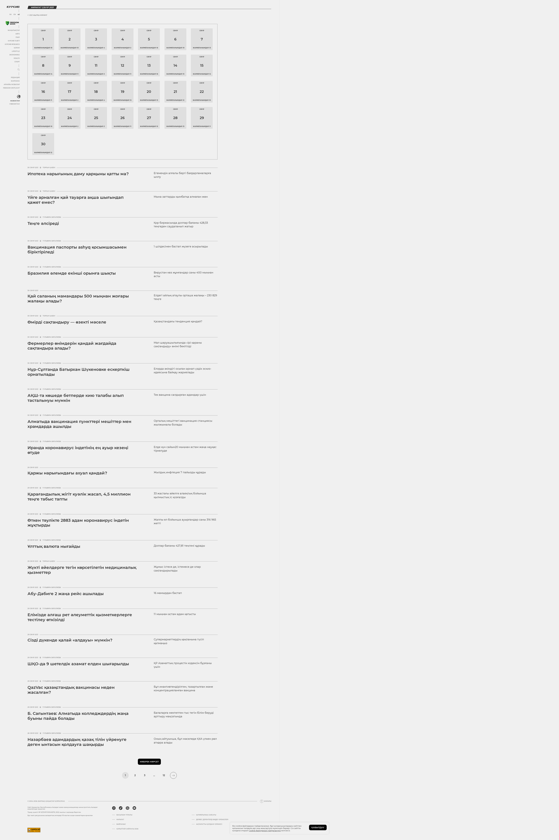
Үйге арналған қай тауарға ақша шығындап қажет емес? (76, 200)
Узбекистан (14, 104)
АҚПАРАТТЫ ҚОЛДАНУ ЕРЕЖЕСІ (209, 824)
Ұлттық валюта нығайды (54, 546)
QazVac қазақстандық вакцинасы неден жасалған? (71, 690)
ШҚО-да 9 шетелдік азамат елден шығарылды (78, 663)
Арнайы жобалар (12, 84)
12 (164, 775)
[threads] (127, 808)
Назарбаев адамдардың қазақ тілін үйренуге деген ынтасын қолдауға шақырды (77, 742)
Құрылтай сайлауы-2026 (127, 829)
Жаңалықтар (14, 30)
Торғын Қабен (49, 168)
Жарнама (15, 81)
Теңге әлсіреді (43, 223)
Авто (17, 34)
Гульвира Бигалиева (52, 217)
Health (17, 58)
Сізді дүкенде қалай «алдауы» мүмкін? (70, 640)
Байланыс (121, 824)
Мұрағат (120, 819)
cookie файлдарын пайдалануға (265, 830)
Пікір (18, 37)
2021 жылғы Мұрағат (38, 15)
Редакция (15, 77)
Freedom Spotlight (11, 88)
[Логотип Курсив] (13, 7)
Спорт (17, 62)
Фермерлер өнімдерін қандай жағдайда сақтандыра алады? (72, 346)
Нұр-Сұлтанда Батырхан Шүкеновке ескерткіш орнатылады (79, 372)
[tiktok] (120, 808)
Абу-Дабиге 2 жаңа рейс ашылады (66, 593)
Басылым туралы (124, 815)
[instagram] (114, 808)
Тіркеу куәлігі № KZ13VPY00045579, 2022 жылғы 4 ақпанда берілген (54, 812)
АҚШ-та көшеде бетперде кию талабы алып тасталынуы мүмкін (76, 398)
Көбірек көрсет (149, 761)
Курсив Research (12, 44)
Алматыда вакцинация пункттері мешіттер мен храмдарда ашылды (79, 424)
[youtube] (134, 808)
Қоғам (17, 48)
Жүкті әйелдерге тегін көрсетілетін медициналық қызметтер (82, 570)
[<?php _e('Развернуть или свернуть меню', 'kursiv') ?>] (19, 97)
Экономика (14, 55)
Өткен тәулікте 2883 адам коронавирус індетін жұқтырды (78, 523)
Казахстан (15, 101)
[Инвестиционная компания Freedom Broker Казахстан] (12, 23)
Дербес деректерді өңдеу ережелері (212, 819)
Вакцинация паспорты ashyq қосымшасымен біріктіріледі (77, 250)
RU (10, 14)
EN (15, 14)
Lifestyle (16, 51)
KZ (19, 14)
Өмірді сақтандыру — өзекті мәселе (67, 322)
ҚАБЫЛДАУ (317, 827)
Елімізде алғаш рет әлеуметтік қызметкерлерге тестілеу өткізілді (80, 617)
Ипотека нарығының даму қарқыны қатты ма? (78, 173)
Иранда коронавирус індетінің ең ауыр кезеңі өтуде (78, 450)
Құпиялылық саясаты (206, 815)
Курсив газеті (14, 41)
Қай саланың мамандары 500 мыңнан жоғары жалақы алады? (78, 298)
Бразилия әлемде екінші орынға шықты (72, 273)
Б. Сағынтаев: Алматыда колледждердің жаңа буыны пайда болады (78, 716)
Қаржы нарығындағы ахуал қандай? (67, 472)
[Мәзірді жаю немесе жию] (19, 70)
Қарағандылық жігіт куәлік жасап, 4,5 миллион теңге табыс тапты (79, 496)
